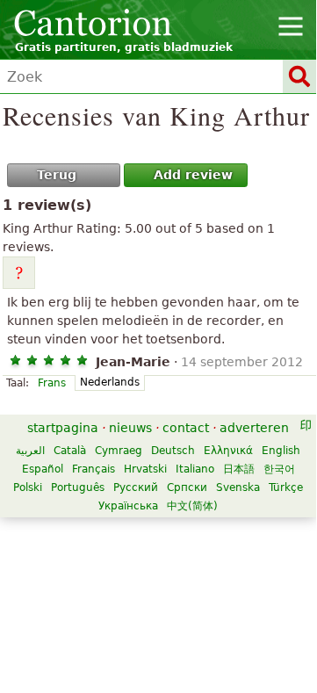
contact (185, 428)
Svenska (238, 487)
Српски (187, 487)
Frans (52, 383)
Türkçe (286, 487)
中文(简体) (192, 506)
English (281, 450)
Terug (56, 175)
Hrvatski (145, 469)
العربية (30, 450)
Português (77, 487)
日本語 (239, 469)
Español (42, 469)
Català (70, 450)
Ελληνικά (228, 450)
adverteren (254, 428)
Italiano (195, 469)
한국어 (279, 469)
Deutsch (173, 450)
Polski (27, 487)
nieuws (130, 428)
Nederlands (110, 382)
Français (93, 469)
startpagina (62, 428)
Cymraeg (118, 450)
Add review (193, 175)
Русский (135, 487)
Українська (128, 506)
